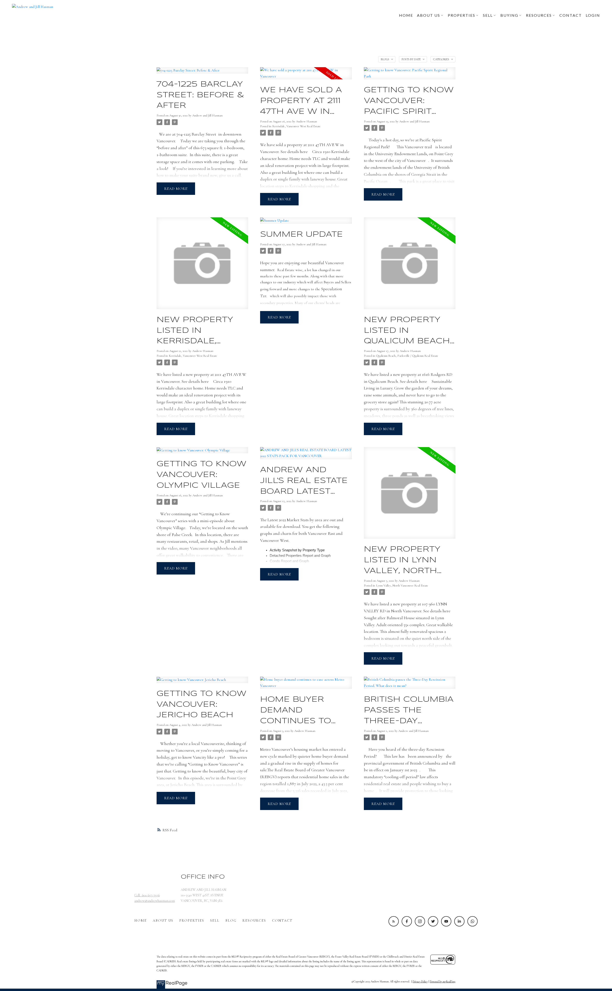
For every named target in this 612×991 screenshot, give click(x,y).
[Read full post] (202, 73)
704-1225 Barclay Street (196, 134)
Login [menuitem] (593, 15)
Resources (254, 921)
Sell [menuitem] (488, 15)
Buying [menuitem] (509, 15)
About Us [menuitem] (428, 15)
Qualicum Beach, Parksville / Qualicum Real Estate (407, 356)
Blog (230, 921)
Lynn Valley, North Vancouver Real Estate (402, 585)
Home (140, 921)
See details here (294, 151)
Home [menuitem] (406, 15)
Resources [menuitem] (539, 15)
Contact (282, 921)
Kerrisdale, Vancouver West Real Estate (296, 126)
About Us (163, 921)
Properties (191, 921)
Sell (214, 921)
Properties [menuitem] (461, 15)
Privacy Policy (420, 981)
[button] (393, 921)
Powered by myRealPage (442, 981)
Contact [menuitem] (570, 15)
